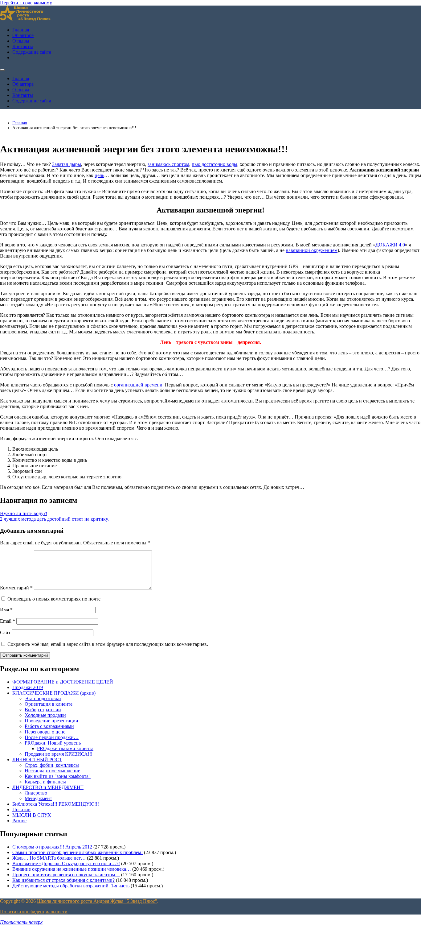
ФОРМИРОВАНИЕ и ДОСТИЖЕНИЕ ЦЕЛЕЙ (62, 681)
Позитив (21, 809)
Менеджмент (38, 798)
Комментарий (16, 587)
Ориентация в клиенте (48, 704)
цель (99, 175)
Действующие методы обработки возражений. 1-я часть (70, 885)
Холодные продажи (45, 715)
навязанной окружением (311, 250)
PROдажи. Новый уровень (53, 742)
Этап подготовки (43, 698)
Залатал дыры (66, 164)
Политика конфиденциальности (33, 911)
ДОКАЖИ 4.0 (390, 244)
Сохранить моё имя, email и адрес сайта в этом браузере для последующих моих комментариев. (107, 644)
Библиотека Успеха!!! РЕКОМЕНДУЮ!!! (55, 804)
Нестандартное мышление (52, 770)
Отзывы (20, 40)
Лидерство (36, 792)
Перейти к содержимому (26, 2)
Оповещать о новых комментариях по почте (53, 598)
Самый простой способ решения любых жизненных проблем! (77, 852)
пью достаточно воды (214, 164)
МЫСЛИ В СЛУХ (31, 815)
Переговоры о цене (45, 731)
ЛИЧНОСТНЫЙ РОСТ (37, 759)
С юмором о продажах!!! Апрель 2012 (52, 846)
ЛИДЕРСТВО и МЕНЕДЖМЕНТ (48, 787)
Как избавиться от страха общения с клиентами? (63, 880)
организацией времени (138, 384)
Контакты (22, 46)
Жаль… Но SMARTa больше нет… (49, 858)
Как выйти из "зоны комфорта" (58, 776)
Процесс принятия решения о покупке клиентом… (66, 874)
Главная (20, 29)
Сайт (5, 632)
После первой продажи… (52, 737)
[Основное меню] (2, 70)
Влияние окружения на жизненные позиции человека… (71, 869)
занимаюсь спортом (168, 164)
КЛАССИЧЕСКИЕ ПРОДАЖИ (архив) (54, 693)
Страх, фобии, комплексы (52, 765)
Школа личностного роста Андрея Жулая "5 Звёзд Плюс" (97, 901)
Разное (19, 820)
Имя (6, 609)
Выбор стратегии (43, 709)
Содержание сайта (31, 52)
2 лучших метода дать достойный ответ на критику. (54, 519)
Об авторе (23, 35)
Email (7, 621)
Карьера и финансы (45, 781)
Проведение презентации (51, 720)
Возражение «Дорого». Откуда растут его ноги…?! (66, 863)
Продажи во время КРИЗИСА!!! (58, 754)
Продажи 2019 (27, 687)
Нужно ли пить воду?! (23, 513)
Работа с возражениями (49, 726)
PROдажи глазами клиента (65, 748)
